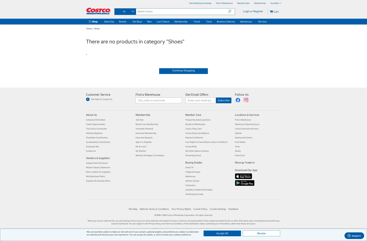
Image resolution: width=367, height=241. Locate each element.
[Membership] (188, 21)
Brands (122, 21)
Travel (197, 21)
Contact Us (91, 151)
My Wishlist (141, 151)
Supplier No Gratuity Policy (98, 181)
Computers (190, 185)
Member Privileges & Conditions (150, 155)
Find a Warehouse (148, 95)
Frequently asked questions (198, 119)
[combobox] (125, 11)
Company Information (95, 119)
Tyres (209, 21)
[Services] (267, 21)
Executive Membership (146, 133)
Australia (274, 3)
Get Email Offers (196, 95)
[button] (231, 11)
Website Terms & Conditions (154, 209)
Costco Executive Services (246, 128)
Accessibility (191, 146)
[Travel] (200, 21)
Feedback (233, 209)
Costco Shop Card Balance (197, 133)
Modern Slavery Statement (98, 167)
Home (89, 28)
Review (261, 233)
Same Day (109, 21)
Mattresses (190, 176)
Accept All (222, 233)
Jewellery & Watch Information (199, 189)
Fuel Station (240, 142)
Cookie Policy (200, 209)
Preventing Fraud (193, 155)
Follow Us (242, 95)
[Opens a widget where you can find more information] (354, 236)
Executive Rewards (144, 137)
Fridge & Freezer (192, 172)
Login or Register (253, 11)
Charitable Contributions (97, 137)
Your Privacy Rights (181, 209)
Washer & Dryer (192, 181)
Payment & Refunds (194, 137)
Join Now (140, 119)
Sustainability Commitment (98, 142)
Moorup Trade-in (245, 162)
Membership (180, 21)
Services (262, 21)
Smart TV (189, 167)
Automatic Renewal (144, 128)
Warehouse (246, 21)
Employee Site (92, 146)
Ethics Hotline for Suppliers (98, 172)
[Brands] (127, 21)
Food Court (240, 155)
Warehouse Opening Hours (247, 124)
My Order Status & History (197, 151)
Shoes (97, 28)
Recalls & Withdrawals (195, 124)
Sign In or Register (144, 142)
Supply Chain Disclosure (97, 163)
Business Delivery (226, 21)
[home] (98, 11)
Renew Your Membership (147, 124)
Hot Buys (137, 21)
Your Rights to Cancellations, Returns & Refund (206, 142)
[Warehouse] (252, 21)
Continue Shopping (183, 70)
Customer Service (98, 95)
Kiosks (238, 151)
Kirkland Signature (94, 133)
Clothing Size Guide (194, 194)
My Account (141, 146)
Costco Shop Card (193, 128)
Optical (238, 133)
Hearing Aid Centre (243, 137)
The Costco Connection (96, 128)
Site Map (133, 209)
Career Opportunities (95, 124)
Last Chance (163, 21)
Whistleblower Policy (95, 176)
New (149, 21)
